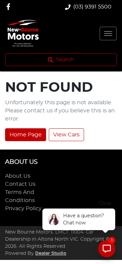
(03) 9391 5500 (92, 6)
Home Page (25, 134)
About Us (17, 176)
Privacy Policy (23, 208)
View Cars (66, 134)
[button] (108, 33)
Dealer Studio (50, 253)
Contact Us (20, 184)
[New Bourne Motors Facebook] (9, 6)
